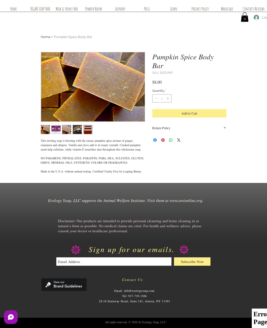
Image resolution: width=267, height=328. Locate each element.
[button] (245, 17)
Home (45, 37)
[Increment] (168, 98)
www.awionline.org (186, 200)
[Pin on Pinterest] (162, 140)
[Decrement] (156, 98)
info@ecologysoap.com (139, 291)
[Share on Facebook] (154, 140)
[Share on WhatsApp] (170, 140)
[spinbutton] (162, 98)
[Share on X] (178, 140)
